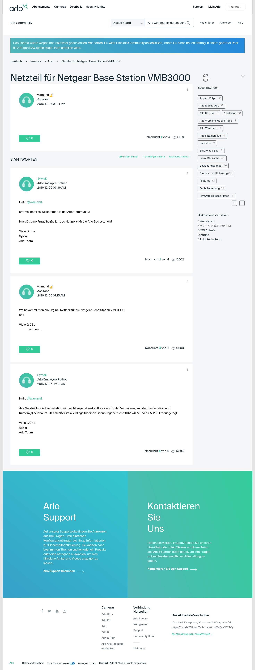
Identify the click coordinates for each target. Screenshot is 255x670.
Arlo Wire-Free (208, 128)
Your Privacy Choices (58, 663)
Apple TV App (208, 98)
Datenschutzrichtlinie (33, 663)
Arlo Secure (207, 113)
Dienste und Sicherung (214, 173)
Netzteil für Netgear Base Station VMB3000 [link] (91, 61)
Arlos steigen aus (210, 136)
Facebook (42, 611)
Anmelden (226, 22)
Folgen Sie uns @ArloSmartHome (191, 634)
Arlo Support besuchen (59, 571)
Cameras (60, 7)
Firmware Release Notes (214, 196)
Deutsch (16, 61)
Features (205, 181)
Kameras (35, 61)
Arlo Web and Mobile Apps (216, 120)
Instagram (64, 611)
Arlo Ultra (107, 614)
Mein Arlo (214, 7)
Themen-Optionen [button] (243, 76)
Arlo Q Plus (108, 638)
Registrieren (207, 22)
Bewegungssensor (211, 166)
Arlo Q (105, 632)
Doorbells (76, 7)
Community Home (144, 636)
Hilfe (240, 22)
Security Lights (95, 7)
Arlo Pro (106, 620)
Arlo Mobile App (209, 105)
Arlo (50, 61)
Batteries (205, 143)
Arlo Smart (230, 113)
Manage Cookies (87, 663)
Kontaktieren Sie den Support (167, 568)
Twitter (49, 611)
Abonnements (41, 7)
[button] (187, 89)
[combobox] (169, 23)
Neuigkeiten (140, 624)
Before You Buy (209, 150)
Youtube (57, 611)
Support (198, 7)
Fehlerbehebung (210, 188)
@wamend (34, 202)
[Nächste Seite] (242, 203)
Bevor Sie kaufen (210, 158)
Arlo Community (21, 23)
